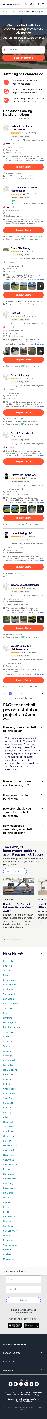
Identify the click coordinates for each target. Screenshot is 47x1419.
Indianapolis (9, 1060)
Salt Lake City (10, 1230)
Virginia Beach (10, 1245)
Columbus (8, 1159)
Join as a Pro (28, 4)
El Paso (7, 1212)
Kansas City (9, 1103)
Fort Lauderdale (11, 1027)
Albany (6, 1117)
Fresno (6, 975)
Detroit (7, 1084)
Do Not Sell (25, 1394)
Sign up (23, 1300)
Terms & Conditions (24, 1401)
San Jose (8, 1008)
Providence (9, 1188)
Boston (7, 1079)
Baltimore (8, 1074)
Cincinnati (8, 1150)
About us (8, 1370)
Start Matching (23, 57)
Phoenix (7, 965)
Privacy (8, 1394)
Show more (39, 161)
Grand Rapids (10, 1088)
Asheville (8, 1126)
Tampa (6, 1046)
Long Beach (9, 980)
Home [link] (6, 12)
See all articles (15, 871)
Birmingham (9, 961)
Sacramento (9, 994)
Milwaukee (8, 1259)
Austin (6, 1202)
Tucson (7, 970)
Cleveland (8, 1155)
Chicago (7, 1055)
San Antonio (9, 1226)
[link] (23, 133)
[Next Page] (42, 693)
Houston (7, 1221)
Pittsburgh (8, 1183)
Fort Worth (9, 1216)
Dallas (6, 1207)
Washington (9, 1022)
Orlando (7, 1041)
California (16, 1394)
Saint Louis (8, 1107)
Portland (7, 1169)
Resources (8, 1361)
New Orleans (10, 1070)
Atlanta (7, 1051)
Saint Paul (8, 1098)
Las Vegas (8, 1112)
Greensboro (9, 1136)
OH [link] (13, 12)
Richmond (8, 1240)
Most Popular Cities (13, 1271)
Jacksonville (9, 1032)
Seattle (7, 1249)
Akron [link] (20, 12)
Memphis (8, 1193)
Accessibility (37, 1394)
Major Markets (13, 953)
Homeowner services (14, 1344)
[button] (6, 286)
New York (8, 1122)
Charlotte (8, 1131)
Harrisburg (8, 1174)
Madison (7, 1254)
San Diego (8, 999)
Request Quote (23, 167)
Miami (6, 1036)
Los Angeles (9, 984)
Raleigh (7, 1141)
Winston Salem (11, 1145)
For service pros (11, 1353)
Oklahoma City (11, 1164)
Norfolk (7, 1235)
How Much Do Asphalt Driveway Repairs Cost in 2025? (18, 907)
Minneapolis (9, 1093)
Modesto (8, 989)
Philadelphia (9, 1178)
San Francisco (10, 1003)
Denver (7, 1013)
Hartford (7, 1017)
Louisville (8, 1065)
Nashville (8, 1197)
